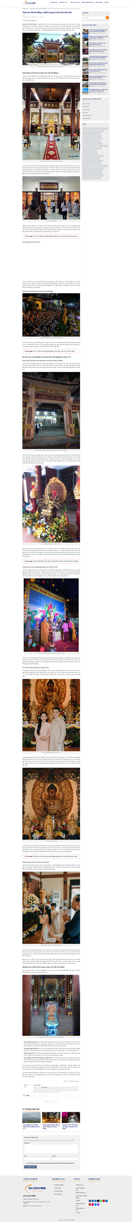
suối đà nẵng (98, 173)
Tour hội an (85, 106)
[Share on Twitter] (48, 1101)
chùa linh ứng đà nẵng (88, 136)
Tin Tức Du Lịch (75, 2)
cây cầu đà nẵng (97, 148)
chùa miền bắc (98, 136)
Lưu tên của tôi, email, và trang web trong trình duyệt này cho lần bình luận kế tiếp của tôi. (50, 1163)
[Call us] (96, 5)
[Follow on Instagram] (90, 5)
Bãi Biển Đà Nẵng (87, 133)
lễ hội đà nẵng (86, 165)
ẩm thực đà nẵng (96, 178)
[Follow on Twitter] (92, 5)
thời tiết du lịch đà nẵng (97, 175)
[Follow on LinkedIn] (100, 5)
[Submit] (107, 17)
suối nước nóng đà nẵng (88, 173)
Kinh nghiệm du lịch (88, 2)
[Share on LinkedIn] (57, 1101)
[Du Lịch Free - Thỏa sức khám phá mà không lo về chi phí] (29, 3)
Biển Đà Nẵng (94, 128)
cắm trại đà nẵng (99, 155)
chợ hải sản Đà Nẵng (88, 141)
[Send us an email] (94, 5)
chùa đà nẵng (86, 138)
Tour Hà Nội (85, 109)
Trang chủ (54, 2)
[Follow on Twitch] (108, 5)
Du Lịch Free (48, 30)
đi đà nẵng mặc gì (87, 178)
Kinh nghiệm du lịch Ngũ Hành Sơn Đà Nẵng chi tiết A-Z (31, 1126)
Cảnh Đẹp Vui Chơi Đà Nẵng (37, 8)
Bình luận (27, 1143)
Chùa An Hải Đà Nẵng (29, 24)
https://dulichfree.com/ (35, 1206)
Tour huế (84, 112)
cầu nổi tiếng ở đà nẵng (88, 155)
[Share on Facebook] (45, 1101)
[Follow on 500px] (106, 5)
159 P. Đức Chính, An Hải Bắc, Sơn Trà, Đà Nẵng (36, 1202)
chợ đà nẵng (97, 141)
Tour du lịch (63, 2)
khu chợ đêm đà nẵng (88, 163)
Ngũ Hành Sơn (94, 165)
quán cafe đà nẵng (87, 168)
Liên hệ (106, 2)
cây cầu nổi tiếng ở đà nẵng (101, 146)
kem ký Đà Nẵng (98, 160)
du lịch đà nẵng (95, 158)
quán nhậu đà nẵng (97, 170)
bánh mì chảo (100, 131)
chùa (33, 1065)
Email (54, 1156)
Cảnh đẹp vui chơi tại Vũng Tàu (90, 153)
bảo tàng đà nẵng (96, 133)
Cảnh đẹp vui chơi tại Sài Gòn (90, 150)
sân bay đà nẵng (86, 175)
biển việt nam (86, 128)
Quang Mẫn (34, 17)
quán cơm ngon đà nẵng (98, 168)
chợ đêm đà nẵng (87, 143)
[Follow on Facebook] (88, 5)
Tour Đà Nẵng (86, 118)
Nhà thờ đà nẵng (103, 165)
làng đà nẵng (97, 163)
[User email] (28, 1095)
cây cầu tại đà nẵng (87, 148)
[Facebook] (24, 1095)
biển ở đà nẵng (86, 131)
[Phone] (26, 1095)
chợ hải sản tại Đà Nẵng (96, 138)
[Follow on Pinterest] (98, 5)
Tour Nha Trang (86, 115)
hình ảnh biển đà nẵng (88, 160)
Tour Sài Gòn (86, 103)
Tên (25, 1156)
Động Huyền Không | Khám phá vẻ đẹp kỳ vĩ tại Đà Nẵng (51, 1126)
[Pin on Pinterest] (54, 1101)
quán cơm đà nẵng (87, 170)
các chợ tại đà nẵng (97, 143)
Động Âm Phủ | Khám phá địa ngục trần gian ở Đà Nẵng (70, 1126)
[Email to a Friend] (51, 1101)
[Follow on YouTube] (102, 5)
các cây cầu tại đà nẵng (88, 146)
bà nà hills (93, 131)
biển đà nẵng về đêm (103, 128)
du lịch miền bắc (86, 158)
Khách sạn (99, 2)
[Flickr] (104, 5)
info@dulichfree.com (33, 1199)
